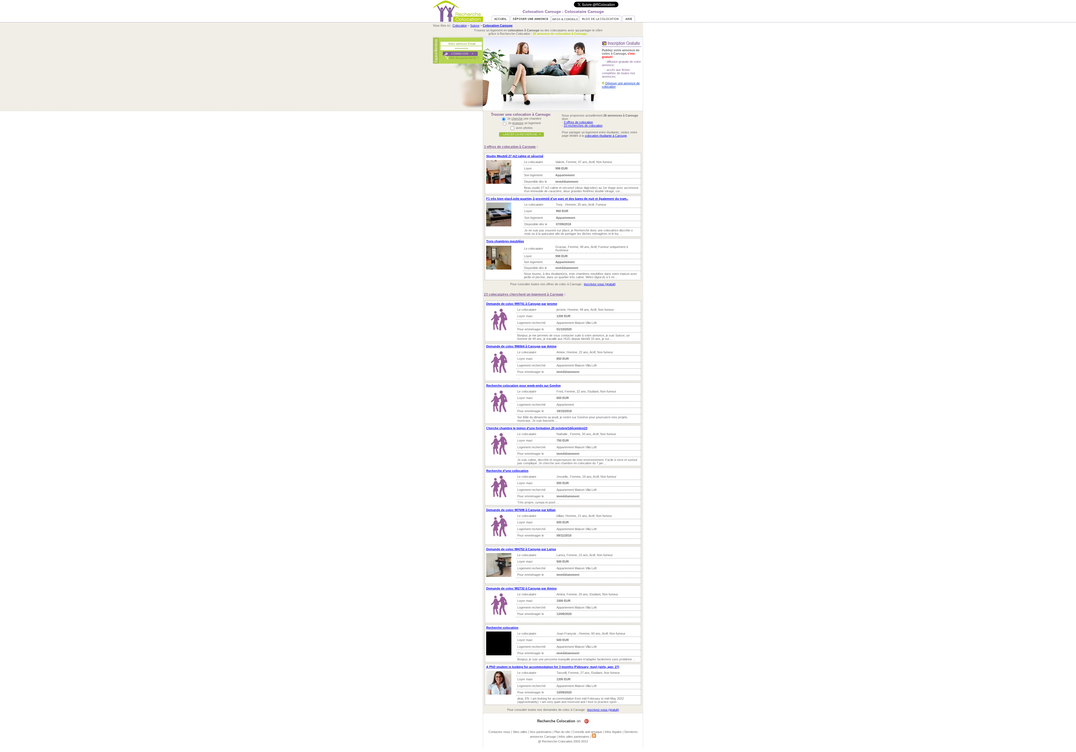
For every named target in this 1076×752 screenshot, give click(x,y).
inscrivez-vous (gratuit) (600, 284)
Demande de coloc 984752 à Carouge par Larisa (521, 549)
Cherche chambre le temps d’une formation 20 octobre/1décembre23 (536, 428)
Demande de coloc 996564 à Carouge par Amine (521, 346)
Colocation (460, 25)
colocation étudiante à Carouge (606, 135)
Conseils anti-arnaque (587, 732)
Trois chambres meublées (505, 241)
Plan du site (562, 732)
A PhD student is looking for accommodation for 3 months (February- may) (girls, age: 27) (552, 667)
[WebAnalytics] (538, 750)
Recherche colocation (502, 627)
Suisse (474, 25)
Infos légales (613, 732)
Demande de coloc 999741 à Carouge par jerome (521, 303)
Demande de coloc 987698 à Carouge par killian (521, 510)
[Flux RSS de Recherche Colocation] (594, 736)
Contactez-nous (499, 732)
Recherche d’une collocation (507, 470)
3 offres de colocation (578, 122)
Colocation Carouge (498, 25)
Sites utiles (520, 732)
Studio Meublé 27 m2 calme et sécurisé (514, 156)
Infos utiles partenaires (573, 736)
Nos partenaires (541, 732)
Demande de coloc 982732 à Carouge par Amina (521, 588)
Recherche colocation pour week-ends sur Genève (523, 385)
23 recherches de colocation (583, 125)
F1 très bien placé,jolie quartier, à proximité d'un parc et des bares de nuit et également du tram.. (557, 198)
